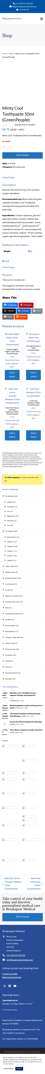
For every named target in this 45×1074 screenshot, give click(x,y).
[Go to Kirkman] (29, 817)
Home (4, 54)
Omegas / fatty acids (12, 638)
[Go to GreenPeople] (9, 809)
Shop (11, 54)
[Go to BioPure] (9, 794)
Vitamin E (10, 561)
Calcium (10, 502)
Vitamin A (10, 542)
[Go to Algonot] (29, 747)
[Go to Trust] (28, 861)
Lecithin (8, 620)
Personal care (19, 167)
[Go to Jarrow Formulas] (29, 809)
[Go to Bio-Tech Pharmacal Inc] (9, 780)
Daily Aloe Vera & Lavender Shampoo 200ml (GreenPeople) (12, 884)
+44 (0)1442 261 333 (24, 4)
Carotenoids (9, 584)
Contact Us (24, 10)
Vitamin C (10, 551)
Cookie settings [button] (8, 1069)
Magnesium (11, 516)
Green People (8, 178)
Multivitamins (11, 537)
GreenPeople (15, 360)
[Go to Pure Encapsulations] (32, 841)
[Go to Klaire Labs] (29, 821)
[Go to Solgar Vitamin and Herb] (9, 861)
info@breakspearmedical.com (24, 7)
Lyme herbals (10, 626)
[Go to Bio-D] (29, 774)
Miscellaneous (10, 632)
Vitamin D (10, 556)
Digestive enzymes (12, 596)
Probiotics (9, 655)
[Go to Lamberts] (9, 826)
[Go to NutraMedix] (9, 841)
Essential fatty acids (12, 602)
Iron (8, 512)
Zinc (8, 526)
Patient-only (9, 644)
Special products (11, 673)
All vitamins (9, 531)
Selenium (10, 521)
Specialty (8, 679)
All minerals (9, 496)
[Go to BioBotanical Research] (29, 780)
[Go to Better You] (9, 774)
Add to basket (22, 155)
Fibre (7, 608)
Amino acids (9, 567)
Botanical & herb (11, 578)
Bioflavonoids (10, 572)
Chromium (10, 507)
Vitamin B (10, 547)
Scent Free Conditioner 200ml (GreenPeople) (33, 884)
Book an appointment (11, 977)
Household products (12, 614)
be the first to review (25, 125)
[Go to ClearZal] (29, 794)
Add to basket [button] (12, 375)
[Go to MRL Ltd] (29, 826)
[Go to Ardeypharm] (29, 761)
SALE (7, 667)
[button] (41, 19)
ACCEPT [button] (19, 1068)
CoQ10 (7, 590)
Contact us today (10, 974)
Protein (8, 661)
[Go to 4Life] (12, 747)
